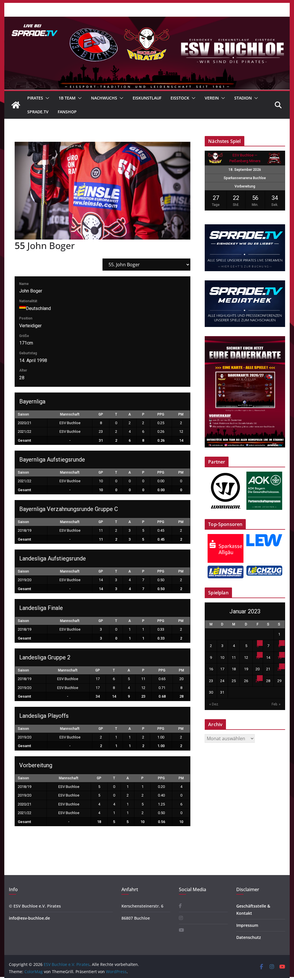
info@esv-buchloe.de (29, 918)
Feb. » (276, 704)
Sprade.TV (38, 111)
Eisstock (180, 98)
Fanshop (67, 111)
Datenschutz (248, 937)
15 (279, 657)
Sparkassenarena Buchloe (245, 178)
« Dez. (214, 704)
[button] (46, 98)
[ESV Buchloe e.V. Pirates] (146, 21)
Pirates (35, 98)
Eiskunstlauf (147, 98)
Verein (212, 98)
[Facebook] (180, 906)
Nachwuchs (104, 98)
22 (279, 669)
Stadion (243, 98)
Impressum (247, 925)
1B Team (67, 98)
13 (258, 657)
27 (258, 681)
